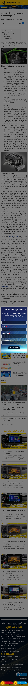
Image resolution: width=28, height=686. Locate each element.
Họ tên (4, 320)
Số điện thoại (6, 333)
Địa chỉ (4, 326)
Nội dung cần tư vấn (7, 340)
